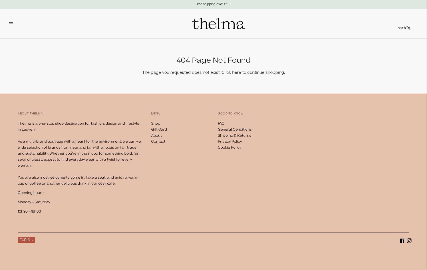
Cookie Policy (229, 147)
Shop (155, 123)
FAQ (221, 123)
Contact (158, 141)
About (156, 135)
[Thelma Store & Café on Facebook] (402, 241)
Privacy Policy (230, 141)
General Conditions (235, 129)
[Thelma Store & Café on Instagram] (409, 241)
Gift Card (159, 129)
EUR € (25, 240)
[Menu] (11, 23)
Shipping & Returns (234, 135)
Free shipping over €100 (213, 4)
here (236, 72)
